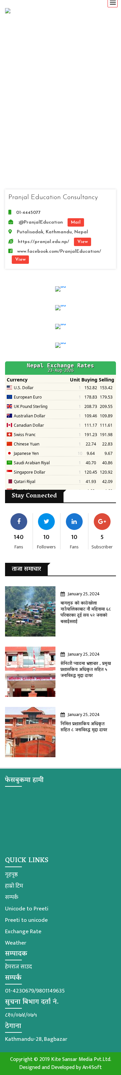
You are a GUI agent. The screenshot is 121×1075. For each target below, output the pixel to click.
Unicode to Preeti (26, 908)
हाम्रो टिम (14, 886)
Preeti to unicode (26, 920)
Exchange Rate (23, 931)
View (82, 241)
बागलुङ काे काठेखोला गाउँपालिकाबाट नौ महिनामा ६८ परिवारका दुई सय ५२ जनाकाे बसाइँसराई (86, 612)
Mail (76, 222)
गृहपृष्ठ (11, 874)
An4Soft (92, 1067)
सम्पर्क (11, 897)
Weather (15, 943)
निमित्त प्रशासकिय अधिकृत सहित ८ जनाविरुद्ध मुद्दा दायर (84, 727)
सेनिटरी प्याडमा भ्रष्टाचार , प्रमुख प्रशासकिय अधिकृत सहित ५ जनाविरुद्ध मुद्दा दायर (86, 670)
